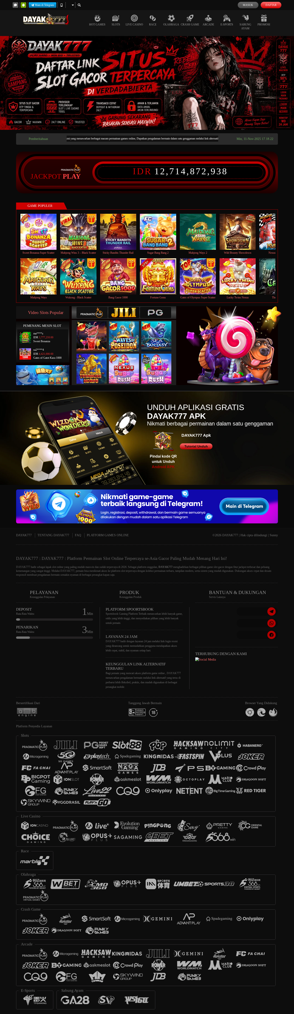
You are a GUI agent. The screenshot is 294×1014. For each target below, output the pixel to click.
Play (72, 176)
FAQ (78, 535)
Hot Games (97, 24)
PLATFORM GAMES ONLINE (108, 535)
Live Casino (134, 24)
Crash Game (190, 24)
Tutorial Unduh (196, 446)
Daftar (271, 5)
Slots (116, 24)
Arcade (208, 24)
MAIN (41, 231)
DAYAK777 (24, 535)
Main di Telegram (44, 5)
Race (152, 24)
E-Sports (226, 24)
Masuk (248, 5)
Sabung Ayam (245, 26)
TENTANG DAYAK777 (53, 535)
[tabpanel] (147, 83)
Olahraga (171, 24)
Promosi (263, 24)
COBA (94, 331)
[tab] (92, 312)
